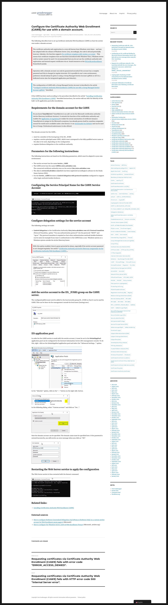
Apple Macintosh (115, 171)
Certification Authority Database (121, 145)
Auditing (124, 171)
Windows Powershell (117, 354)
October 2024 (115, 399)
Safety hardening (130, 327)
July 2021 (114, 443)
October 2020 (115, 460)
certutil (113, 196)
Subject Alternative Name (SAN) (120, 333)
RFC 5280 (113, 301)
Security (53, 34)
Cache (112, 180)
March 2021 (115, 450)
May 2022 (114, 425)
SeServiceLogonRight (117, 327)
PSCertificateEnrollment (93, 61)
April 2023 (114, 410)
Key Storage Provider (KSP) (125, 259)
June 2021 (114, 445)
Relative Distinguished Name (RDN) (121, 295)
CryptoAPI (122, 200)
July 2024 (114, 401)
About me (113, 13)
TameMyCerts (115, 130)
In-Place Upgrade (116, 253)
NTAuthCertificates (116, 277)
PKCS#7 (119, 280)
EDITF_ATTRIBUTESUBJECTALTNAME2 (122, 225)
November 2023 (116, 405)
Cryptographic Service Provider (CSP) (121, 203)
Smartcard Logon (116, 330)
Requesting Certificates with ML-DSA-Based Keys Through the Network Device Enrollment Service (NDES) (123, 47)
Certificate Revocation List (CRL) (120, 186)
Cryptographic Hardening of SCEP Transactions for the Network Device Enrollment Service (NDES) (122, 76)
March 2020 (115, 472)
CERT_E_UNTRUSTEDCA (123, 196)
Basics (113, 108)
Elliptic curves (115, 228)
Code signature (116, 102)
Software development (118, 128)
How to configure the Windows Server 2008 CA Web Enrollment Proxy (58, 525)
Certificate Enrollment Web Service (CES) (122, 365)
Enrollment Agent (126, 228)
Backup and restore (117, 124)
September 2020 (116, 461)
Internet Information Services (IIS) (121, 112)
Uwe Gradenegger (36, 34)
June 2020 (114, 467)
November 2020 (116, 458)
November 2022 (116, 416)
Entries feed (115, 490)
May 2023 (114, 408)
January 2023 (115, 412)
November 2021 (116, 436)
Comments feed (116, 492)
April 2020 (114, 471)
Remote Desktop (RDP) (117, 298)
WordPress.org (116, 494)
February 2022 (116, 430)
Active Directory (116, 101)
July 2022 (114, 421)
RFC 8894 (127, 301)
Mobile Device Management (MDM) (121, 268)
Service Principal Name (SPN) (53, 36)
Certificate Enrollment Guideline (120, 358)
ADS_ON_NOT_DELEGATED (93, 34)
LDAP (112, 262)
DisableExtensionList (117, 219)
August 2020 (115, 463)
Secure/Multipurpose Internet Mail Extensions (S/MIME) (120, 311)
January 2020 (115, 476)
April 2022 (114, 427)
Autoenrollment (129, 174)
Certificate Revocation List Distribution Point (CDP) (122, 190)
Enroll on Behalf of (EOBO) (118, 231)
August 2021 (115, 441)
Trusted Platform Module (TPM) (119, 348)
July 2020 (114, 465)
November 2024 (116, 397)
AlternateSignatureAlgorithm (119, 168)
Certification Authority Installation (121, 146)
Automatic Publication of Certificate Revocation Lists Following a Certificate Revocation (123, 84)
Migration (125, 265)
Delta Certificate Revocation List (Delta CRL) (122, 215)
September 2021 (116, 439)
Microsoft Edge (120, 262)
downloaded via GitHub (83, 124)
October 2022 (115, 417)
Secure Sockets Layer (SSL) (118, 315)
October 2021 (115, 438)
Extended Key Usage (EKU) (118, 237)
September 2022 (116, 419)
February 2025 (116, 395)
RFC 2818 (128, 298)
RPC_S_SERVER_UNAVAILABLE (120, 304)
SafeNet (133, 304)
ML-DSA (132, 265)
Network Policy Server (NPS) (119, 274)
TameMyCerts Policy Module (119, 342)
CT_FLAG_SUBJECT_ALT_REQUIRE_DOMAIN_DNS (125, 209)
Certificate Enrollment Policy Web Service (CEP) (123, 361)
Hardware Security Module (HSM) (120, 246)
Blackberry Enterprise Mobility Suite (121, 177)
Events (113, 104)
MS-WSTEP (114, 271)
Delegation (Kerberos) (37, 36)
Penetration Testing (117, 117)
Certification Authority (118, 141)
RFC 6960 (120, 301)
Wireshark (127, 354)
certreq (131, 193)
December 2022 (116, 414)
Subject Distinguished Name (119, 336)
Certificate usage (116, 137)
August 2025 (115, 386)
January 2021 (115, 454)
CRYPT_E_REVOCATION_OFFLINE (120, 206)
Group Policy (114, 243)
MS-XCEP (121, 271)
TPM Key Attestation (116, 345)
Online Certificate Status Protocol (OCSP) (123, 113)
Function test (115, 106)
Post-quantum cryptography (119, 283)
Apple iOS (132, 168)
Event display (131, 231)
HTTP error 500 (115, 249)
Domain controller (130, 219)
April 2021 (114, 449)
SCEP (112, 308)
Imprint (122, 13)
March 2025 (115, 394)
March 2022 (115, 428)
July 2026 (114, 384)
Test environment (117, 132)
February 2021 (116, 452)
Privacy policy (131, 13)
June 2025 (114, 390)
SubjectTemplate (116, 339)
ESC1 (112, 234)
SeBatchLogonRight (121, 308)
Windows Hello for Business (119, 351)
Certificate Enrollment (117, 183)
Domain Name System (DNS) (119, 222)
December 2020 (116, 456)
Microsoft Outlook (116, 265)
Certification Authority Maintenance (122, 148)
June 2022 (114, 423)
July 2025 (114, 388)
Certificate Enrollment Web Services (122, 139)
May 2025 (114, 392)
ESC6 (116, 234)
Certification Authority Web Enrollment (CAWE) (69, 34)
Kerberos (113, 259)
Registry (130, 292)
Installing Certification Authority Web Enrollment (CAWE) (54, 508)
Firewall (130, 237)
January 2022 (115, 432)
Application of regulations (50, 119)
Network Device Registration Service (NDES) (124, 119)
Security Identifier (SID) (117, 318)
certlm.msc (114, 193)
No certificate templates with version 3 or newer (78, 54)
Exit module (123, 234)
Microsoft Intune (130, 262)
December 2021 (116, 434)
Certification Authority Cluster (120, 143)
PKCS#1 (113, 280)
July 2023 (114, 406)
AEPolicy (124, 165)
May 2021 (114, 447)
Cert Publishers (123, 193)
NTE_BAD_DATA (128, 277)
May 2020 (114, 469)
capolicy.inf (119, 180)
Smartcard (115, 126)
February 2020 (116, 474)
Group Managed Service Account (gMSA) (122, 240)
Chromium (114, 200)
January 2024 (115, 403)
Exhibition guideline (117, 174)
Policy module (127, 280)
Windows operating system (119, 135)
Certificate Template (116, 368)
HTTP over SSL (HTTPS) (127, 249)
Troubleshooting (116, 134)
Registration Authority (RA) (118, 292)
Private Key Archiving (117, 286)
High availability (116, 110)
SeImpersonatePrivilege (118, 321)
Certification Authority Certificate (120, 371)
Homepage (103, 13)
